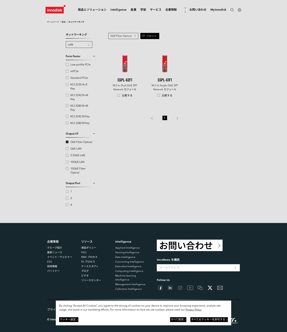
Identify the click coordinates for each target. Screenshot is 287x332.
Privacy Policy (194, 310)
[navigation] (118, 9)
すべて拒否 (177, 319)
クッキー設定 (68, 319)
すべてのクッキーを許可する (208, 319)
